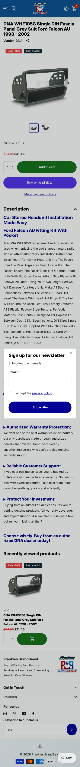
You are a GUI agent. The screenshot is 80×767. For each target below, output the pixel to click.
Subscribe (40, 407)
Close (71, 353)
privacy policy (42, 393)
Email (14, 372)
